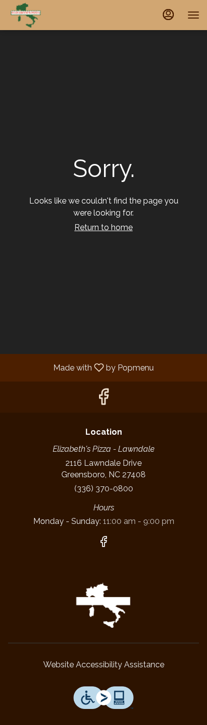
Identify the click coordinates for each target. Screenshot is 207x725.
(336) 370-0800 (103, 488)
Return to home (103, 227)
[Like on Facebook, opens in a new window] (103, 399)
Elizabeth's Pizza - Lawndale (103, 605)
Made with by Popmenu (81, 367)
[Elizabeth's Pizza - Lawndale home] (53, 15)
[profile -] (168, 15)
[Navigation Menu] (193, 15)
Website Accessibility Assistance (103, 664)
